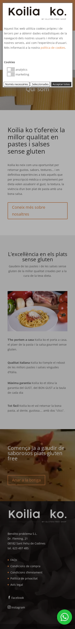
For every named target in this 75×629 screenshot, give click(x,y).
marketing (22, 74)
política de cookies (53, 48)
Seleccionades (40, 84)
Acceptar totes (61, 84)
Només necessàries (16, 84)
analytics (21, 69)
